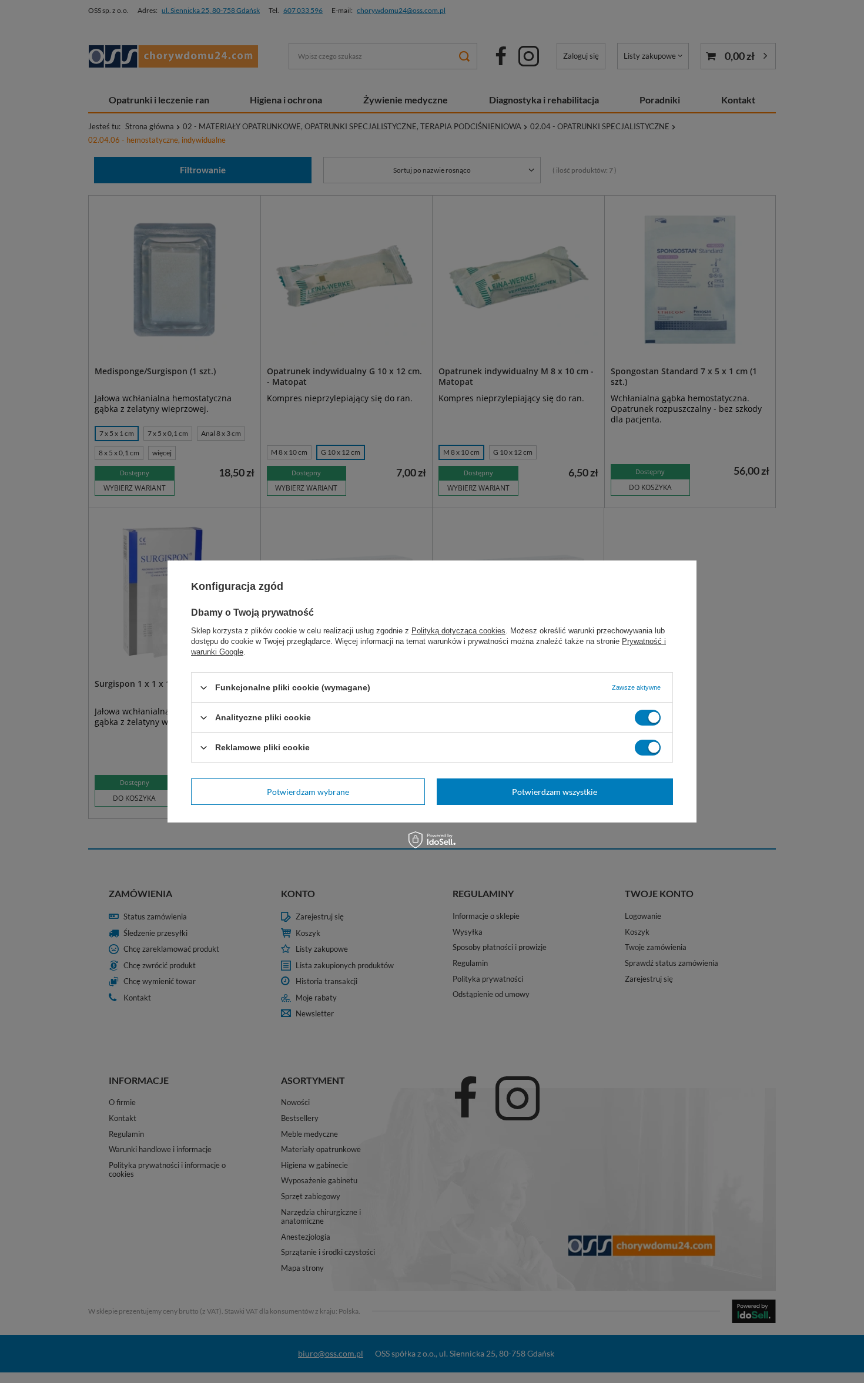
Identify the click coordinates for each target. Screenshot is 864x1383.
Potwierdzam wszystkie (554, 791)
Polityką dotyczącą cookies (458, 630)
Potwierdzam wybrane (308, 791)
